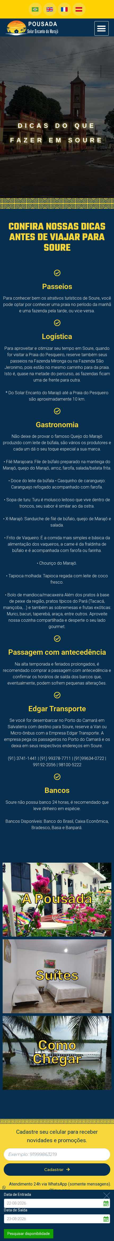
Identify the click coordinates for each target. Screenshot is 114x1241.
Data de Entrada (17, 1194)
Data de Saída (15, 1210)
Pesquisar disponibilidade (28, 1233)
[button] (101, 28)
